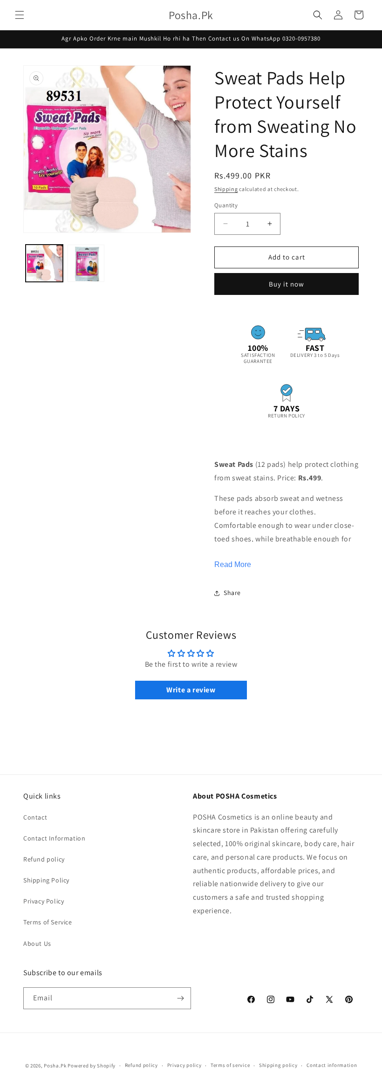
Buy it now (286, 284)
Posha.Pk (55, 1065)
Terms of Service (47, 922)
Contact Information (54, 838)
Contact (35, 817)
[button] (19, 15)
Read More (232, 564)
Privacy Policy (43, 901)
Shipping (226, 188)
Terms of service (230, 1065)
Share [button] (232, 592)
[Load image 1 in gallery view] (44, 263)
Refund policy (44, 859)
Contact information (332, 1065)
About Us (37, 943)
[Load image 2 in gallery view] (86, 263)
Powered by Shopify (92, 1065)
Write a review (190, 690)
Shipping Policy (46, 880)
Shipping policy (278, 1065)
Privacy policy (184, 1065)
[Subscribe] (180, 998)
